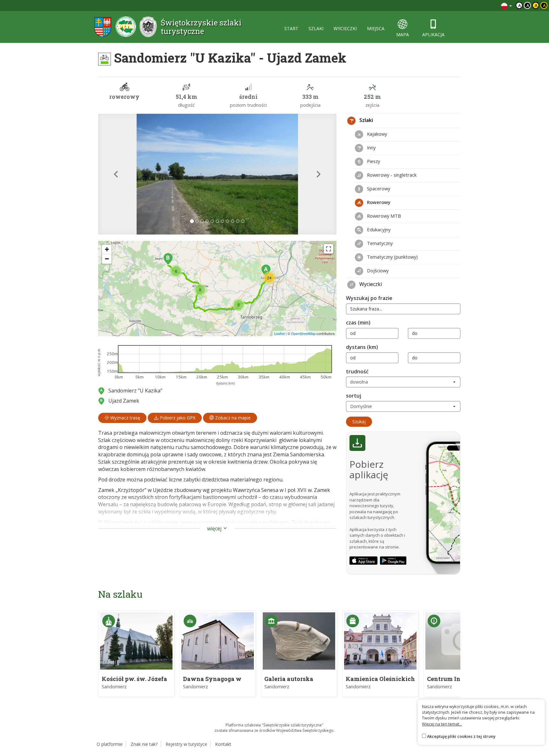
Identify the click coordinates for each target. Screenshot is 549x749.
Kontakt (223, 744)
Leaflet (279, 333)
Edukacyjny (378, 229)
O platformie (110, 744)
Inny (371, 147)
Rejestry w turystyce (186, 744)
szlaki (315, 28)
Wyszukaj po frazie (369, 298)
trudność (357, 371)
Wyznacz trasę (124, 418)
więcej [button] (215, 528)
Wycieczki (370, 284)
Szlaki (365, 120)
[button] (116, 174)
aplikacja (433, 34)
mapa (402, 34)
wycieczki (345, 28)
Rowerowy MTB (383, 216)
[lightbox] (217, 174)
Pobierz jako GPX (177, 418)
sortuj (353, 395)
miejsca (375, 28)
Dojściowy (377, 270)
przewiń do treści (479, 5)
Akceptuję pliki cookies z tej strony (461, 736)
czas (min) (358, 322)
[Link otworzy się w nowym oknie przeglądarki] (363, 560)
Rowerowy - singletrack (391, 175)
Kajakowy (376, 134)
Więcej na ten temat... (442, 724)
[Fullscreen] (328, 249)
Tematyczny (379, 243)
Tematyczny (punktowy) (392, 257)
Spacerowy (378, 188)
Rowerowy (378, 202)
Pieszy (373, 161)
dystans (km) (362, 347)
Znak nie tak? (144, 744)
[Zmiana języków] (506, 6)
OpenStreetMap (303, 333)
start (291, 28)
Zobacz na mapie (232, 418)
